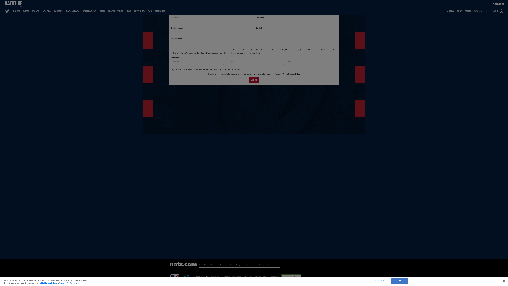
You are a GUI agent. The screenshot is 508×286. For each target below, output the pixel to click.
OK (399, 281)
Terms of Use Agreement (68, 283)
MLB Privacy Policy (48, 283)
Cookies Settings (380, 281)
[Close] (504, 281)
